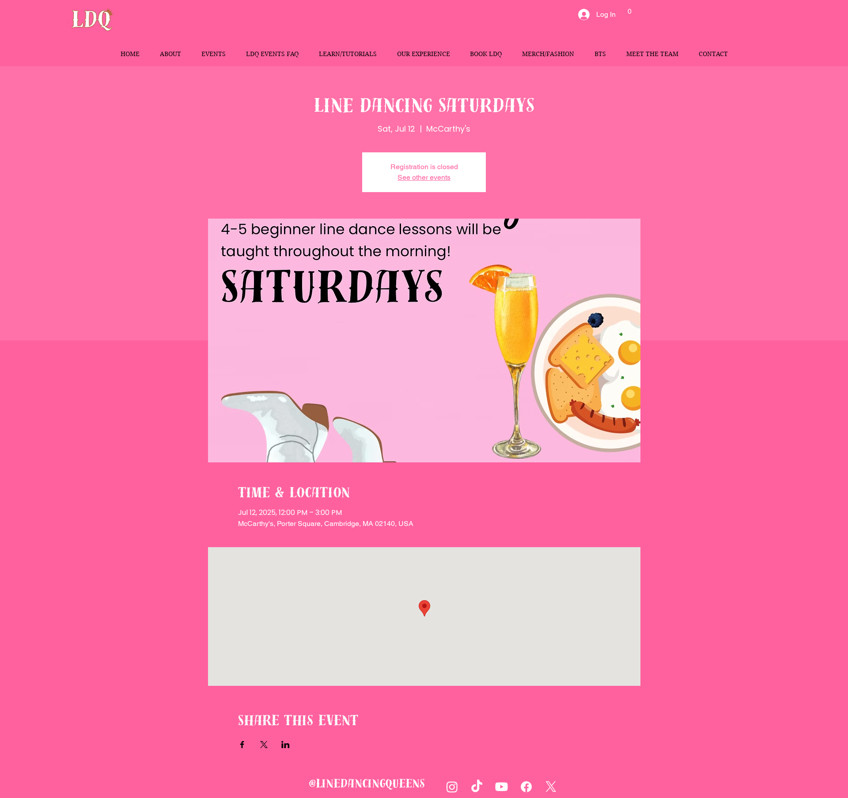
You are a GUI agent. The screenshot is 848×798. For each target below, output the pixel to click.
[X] (551, 786)
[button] (630, 14)
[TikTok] (476, 786)
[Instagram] (452, 786)
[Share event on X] (264, 744)
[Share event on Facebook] (242, 744)
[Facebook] (526, 786)
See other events (424, 177)
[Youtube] (501, 786)
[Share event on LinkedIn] (285, 744)
